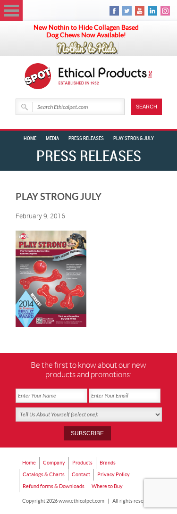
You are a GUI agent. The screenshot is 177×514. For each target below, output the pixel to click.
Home (30, 138)
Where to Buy (107, 486)
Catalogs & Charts (44, 474)
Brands (108, 462)
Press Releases (86, 138)
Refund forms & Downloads (53, 486)
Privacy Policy (113, 474)
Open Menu (11, 10)
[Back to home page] (106, 76)
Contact (81, 474)
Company (54, 462)
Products (82, 462)
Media (52, 138)
